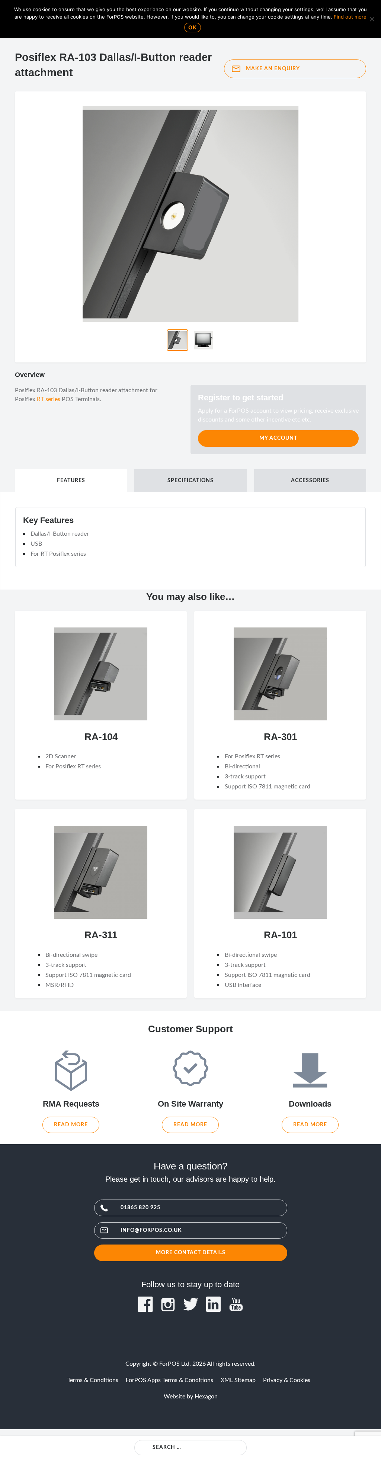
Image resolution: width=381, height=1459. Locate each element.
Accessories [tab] (310, 480)
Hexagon (206, 1397)
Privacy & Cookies (286, 1380)
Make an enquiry (273, 68)
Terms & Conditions (92, 1380)
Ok (192, 27)
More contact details (190, 1252)
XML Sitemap (238, 1380)
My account (278, 438)
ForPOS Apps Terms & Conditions (169, 1380)
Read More (71, 1124)
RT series (48, 399)
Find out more (350, 17)
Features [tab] (71, 480)
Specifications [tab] (190, 480)
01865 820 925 (140, 1207)
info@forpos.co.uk (151, 1230)
